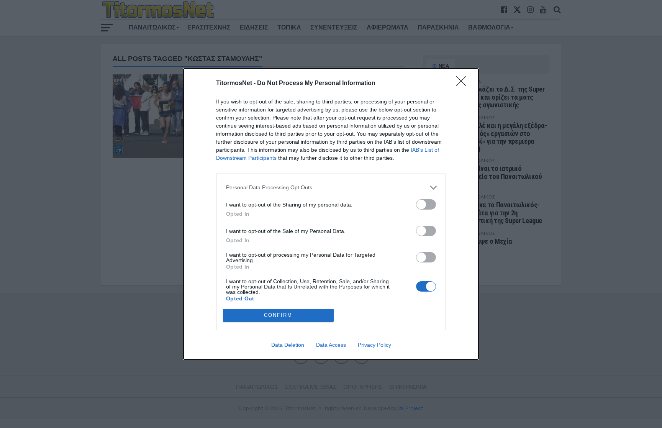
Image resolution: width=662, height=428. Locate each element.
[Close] (463, 83)
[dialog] (331, 214)
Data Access (331, 345)
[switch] (426, 204)
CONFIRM (278, 315)
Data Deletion (287, 345)
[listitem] (331, 188)
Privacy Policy (374, 345)
